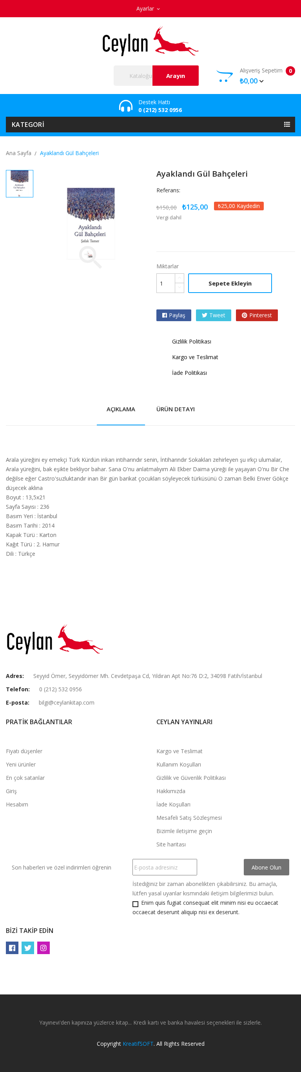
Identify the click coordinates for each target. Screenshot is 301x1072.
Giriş (11, 791)
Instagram (43, 948)
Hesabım (17, 804)
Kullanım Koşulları (178, 764)
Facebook (12, 948)
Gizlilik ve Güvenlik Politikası (191, 777)
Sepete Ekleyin (230, 283)
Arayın (175, 76)
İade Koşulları (173, 804)
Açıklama (121, 409)
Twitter (28, 948)
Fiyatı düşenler (24, 751)
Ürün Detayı (175, 409)
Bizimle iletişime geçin (184, 831)
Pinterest (260, 315)
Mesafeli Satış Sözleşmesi (189, 817)
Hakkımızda (170, 791)
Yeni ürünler (21, 764)
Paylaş (177, 315)
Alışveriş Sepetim (266, 76)
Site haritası (171, 844)
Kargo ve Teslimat (179, 751)
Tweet (217, 315)
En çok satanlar (25, 777)
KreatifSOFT (138, 1043)
